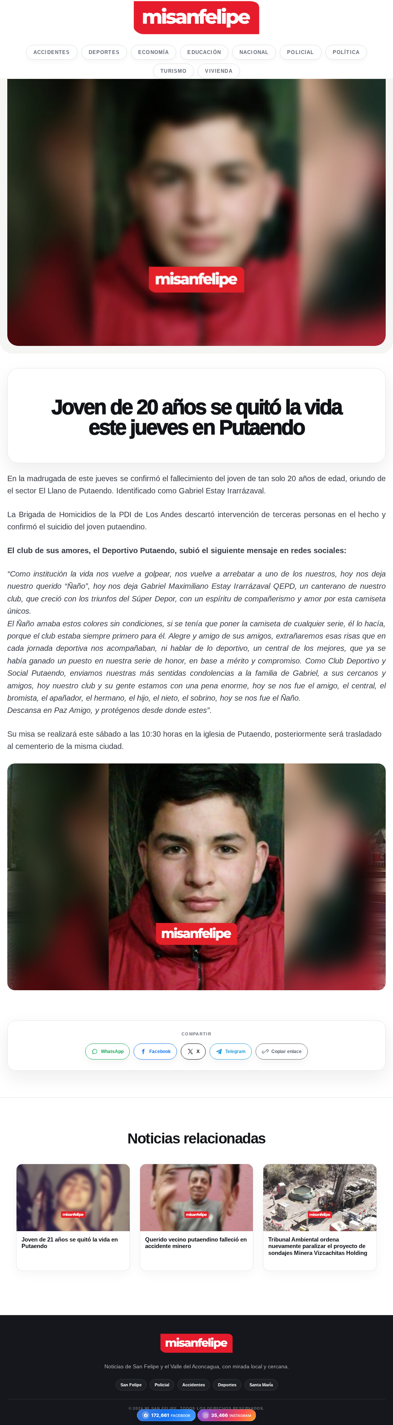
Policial (300, 52)
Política (346, 52)
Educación (204, 52)
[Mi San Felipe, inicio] (196, 17)
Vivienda (218, 71)
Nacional (254, 52)
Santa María (261, 1384)
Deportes (104, 52)
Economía (153, 52)
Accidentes (51, 52)
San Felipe (131, 1384)
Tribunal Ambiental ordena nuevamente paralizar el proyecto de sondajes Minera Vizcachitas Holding (317, 1246)
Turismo (173, 71)
